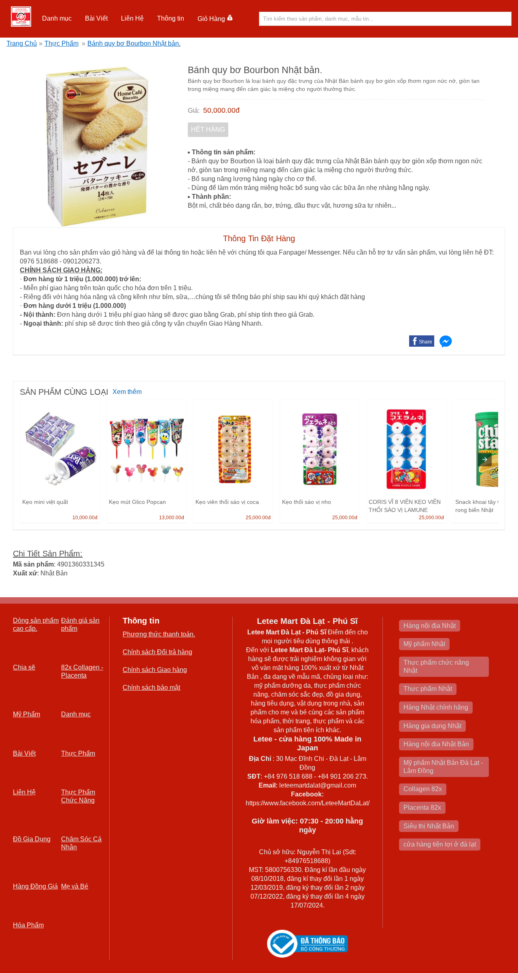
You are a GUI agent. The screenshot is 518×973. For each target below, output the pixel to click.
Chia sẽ (24, 667)
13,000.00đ (171, 517)
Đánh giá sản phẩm (80, 624)
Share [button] (425, 342)
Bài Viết (24, 753)
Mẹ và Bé (74, 886)
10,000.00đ (85, 517)
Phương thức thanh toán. (159, 634)
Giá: (194, 110)
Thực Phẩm (62, 43)
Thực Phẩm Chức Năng (78, 796)
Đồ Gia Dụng (32, 839)
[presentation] (485, 459)
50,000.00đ (221, 110)
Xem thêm (127, 391)
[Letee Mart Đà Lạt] (21, 16)
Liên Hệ (132, 18)
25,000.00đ (258, 517)
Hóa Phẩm (28, 925)
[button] (57, 18)
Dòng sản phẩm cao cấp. (36, 624)
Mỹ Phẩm (26, 714)
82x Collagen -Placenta (82, 671)
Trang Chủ (21, 43)
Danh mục (76, 714)
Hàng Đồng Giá (35, 886)
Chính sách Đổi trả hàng (157, 652)
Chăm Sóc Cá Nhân (81, 843)
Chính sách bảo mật (151, 687)
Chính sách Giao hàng (155, 669)
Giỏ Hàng (211, 18)
